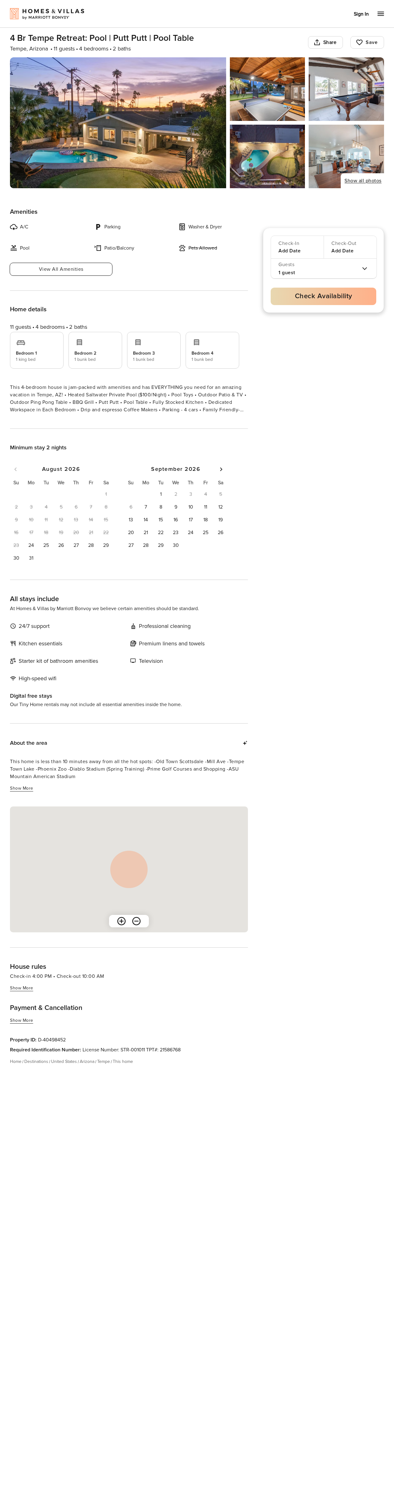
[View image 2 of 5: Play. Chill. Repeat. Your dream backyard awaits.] (267, 89)
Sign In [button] (361, 14)
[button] (31, 556)
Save (371, 42)
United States (64, 1072)
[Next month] (221, 480)
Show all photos (363, 181)
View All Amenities (61, 269)
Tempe (103, 1072)
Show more (21, 421)
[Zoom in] (121, 932)
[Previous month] (15, 480)
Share (330, 42)
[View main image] (118, 122)
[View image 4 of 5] (267, 156)
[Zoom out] (136, 932)
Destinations (36, 1072)
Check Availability (323, 296)
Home (15, 1072)
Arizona (87, 1072)
